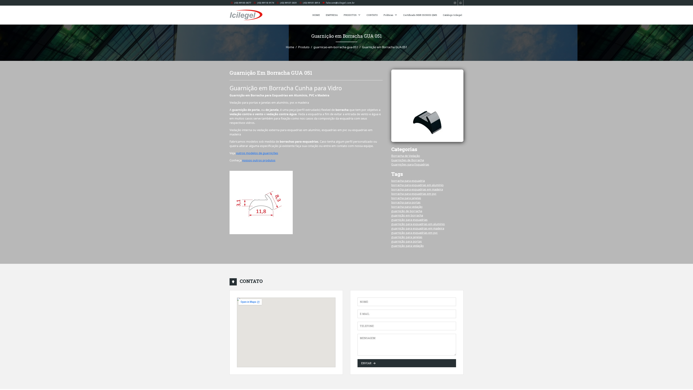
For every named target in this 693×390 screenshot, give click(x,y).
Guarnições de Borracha (407, 160)
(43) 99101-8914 (311, 2)
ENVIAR (366, 363)
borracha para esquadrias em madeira (417, 189)
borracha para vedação (406, 207)
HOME (316, 15)
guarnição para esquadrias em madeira (417, 228)
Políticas (388, 15)
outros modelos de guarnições (257, 153)
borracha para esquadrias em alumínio (417, 185)
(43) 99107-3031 (288, 2)
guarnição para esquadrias (409, 220)
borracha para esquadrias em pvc (413, 194)
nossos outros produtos (258, 160)
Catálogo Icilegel (452, 15)
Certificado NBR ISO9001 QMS (420, 15)
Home (290, 47)
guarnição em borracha (407, 215)
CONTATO (372, 15)
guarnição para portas (406, 241)
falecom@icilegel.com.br (340, 2)
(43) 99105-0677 (242, 2)
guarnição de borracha (406, 211)
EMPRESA (332, 15)
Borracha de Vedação (405, 156)
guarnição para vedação (407, 246)
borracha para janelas (406, 198)
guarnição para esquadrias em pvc (414, 233)
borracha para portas (405, 202)
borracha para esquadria (408, 181)
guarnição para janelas (406, 237)
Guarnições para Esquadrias (410, 164)
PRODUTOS (350, 15)
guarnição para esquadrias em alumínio (418, 224)
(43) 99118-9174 (265, 2)
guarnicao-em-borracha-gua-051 (335, 47)
